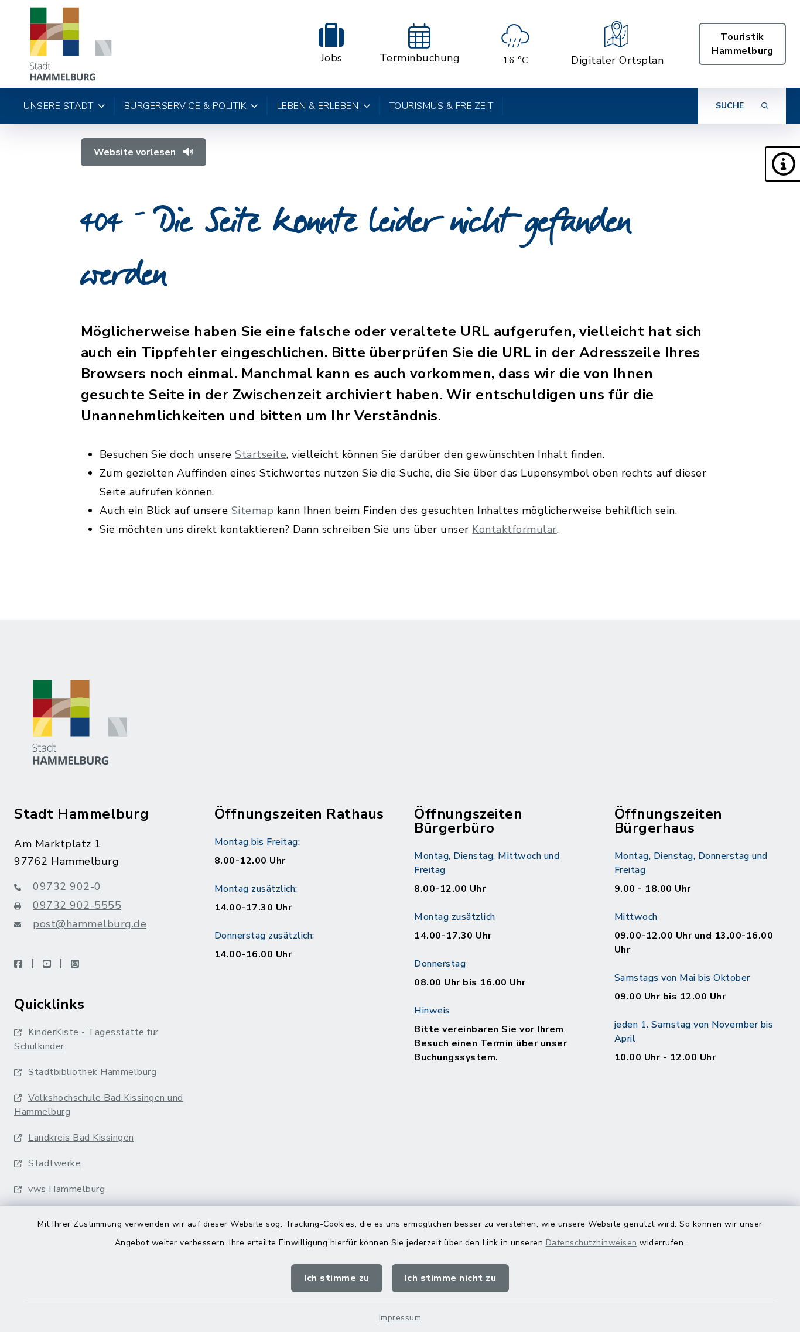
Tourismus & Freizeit (441, 106)
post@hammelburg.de (89, 924)
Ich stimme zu (337, 1278)
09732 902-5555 (77, 905)
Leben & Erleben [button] (318, 106)
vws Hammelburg (66, 1189)
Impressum (400, 1317)
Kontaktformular (514, 529)
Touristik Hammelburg (742, 43)
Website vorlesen (136, 152)
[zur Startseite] (71, 44)
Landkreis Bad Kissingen (81, 1137)
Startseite (260, 454)
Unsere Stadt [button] (58, 106)
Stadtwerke (54, 1163)
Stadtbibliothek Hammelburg (92, 1072)
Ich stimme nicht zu (451, 1278)
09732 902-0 (67, 886)
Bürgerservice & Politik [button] (185, 106)
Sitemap (252, 511)
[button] (782, 164)
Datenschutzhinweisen (591, 1242)
